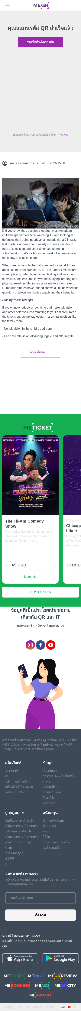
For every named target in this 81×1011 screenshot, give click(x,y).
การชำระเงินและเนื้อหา (58, 776)
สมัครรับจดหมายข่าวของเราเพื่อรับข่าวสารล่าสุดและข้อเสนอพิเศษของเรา (40, 882)
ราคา (46, 781)
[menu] (7, 5)
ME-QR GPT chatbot (19, 786)
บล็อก (46, 831)
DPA (8, 864)
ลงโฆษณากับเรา (16, 792)
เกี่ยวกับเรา (50, 770)
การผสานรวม (52, 792)
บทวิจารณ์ (49, 803)
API (7, 776)
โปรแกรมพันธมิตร (17, 781)
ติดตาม (40, 915)
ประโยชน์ (11, 770)
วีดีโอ (46, 836)
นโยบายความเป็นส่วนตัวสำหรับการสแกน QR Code (21, 842)
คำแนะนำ (49, 826)
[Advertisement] (40, 89)
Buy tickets (40, 592)
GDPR (9, 858)
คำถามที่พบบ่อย (53, 820)
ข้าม (66, 135)
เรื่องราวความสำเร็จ (56, 842)
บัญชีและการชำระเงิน (19, 820)
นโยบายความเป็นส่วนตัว (21, 826)
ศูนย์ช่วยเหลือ (52, 847)
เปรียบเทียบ (50, 786)
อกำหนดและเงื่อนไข (18, 831)
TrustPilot (49, 797)
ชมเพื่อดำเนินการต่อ (40, 42)
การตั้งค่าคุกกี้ (14, 853)
